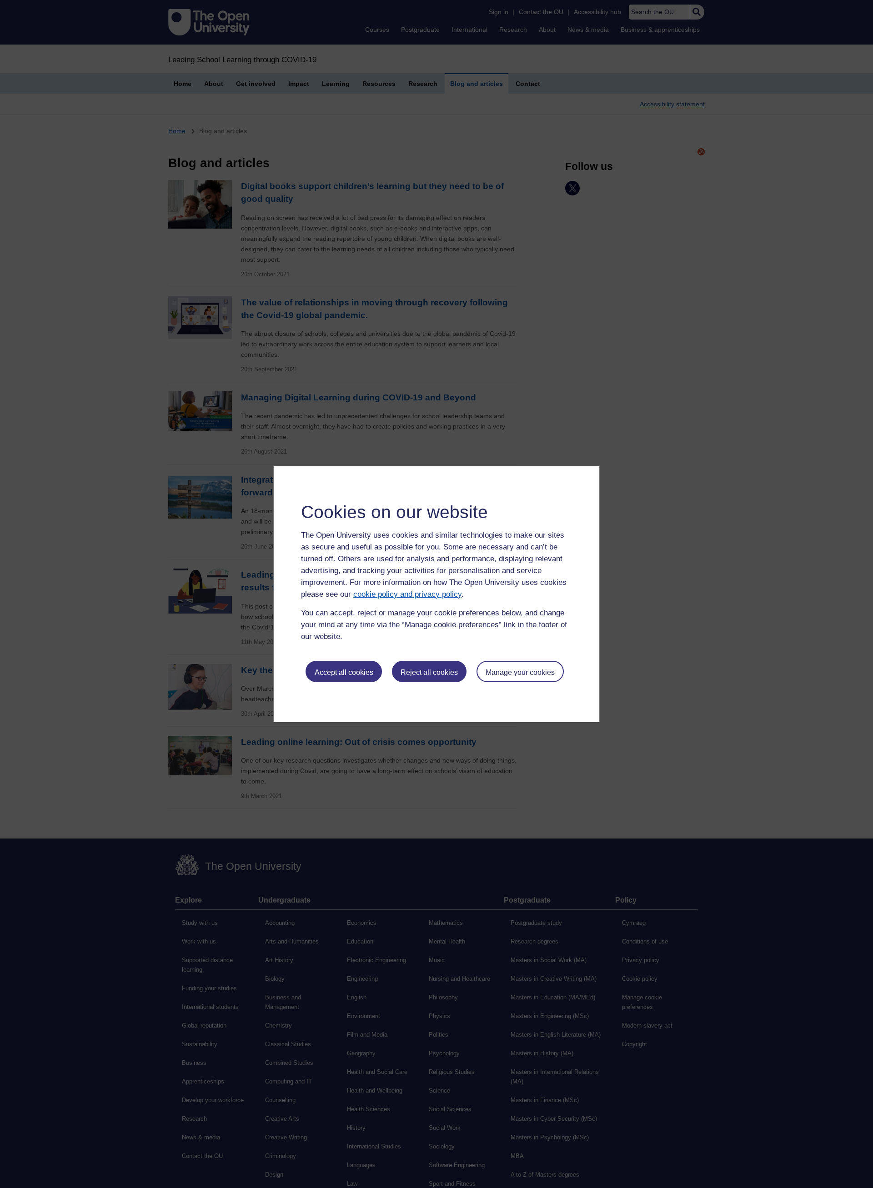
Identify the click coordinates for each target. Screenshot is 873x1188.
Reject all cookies (429, 672)
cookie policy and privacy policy (407, 594)
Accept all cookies (344, 672)
